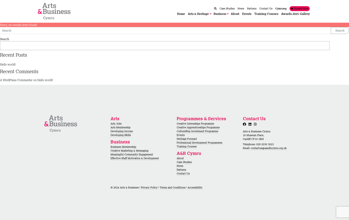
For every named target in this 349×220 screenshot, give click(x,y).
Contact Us (183, 173)
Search (339, 30)
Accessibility (195, 187)
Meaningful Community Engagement (132, 154)
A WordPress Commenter (16, 80)
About (180, 158)
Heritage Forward (187, 139)
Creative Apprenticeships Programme (198, 127)
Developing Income (122, 131)
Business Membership (123, 147)
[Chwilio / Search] (215, 8)
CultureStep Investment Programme (197, 131)
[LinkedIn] (250, 124)
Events (181, 135)
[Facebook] (245, 124)
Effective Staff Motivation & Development (135, 158)
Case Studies (184, 162)
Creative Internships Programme (195, 123)
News (180, 166)
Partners (181, 170)
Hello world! (8, 64)
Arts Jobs (116, 123)
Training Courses (187, 146)
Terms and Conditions (172, 187)
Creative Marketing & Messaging (130, 150)
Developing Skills (121, 135)
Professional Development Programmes (199, 142)
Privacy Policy (149, 187)
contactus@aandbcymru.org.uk (269, 148)
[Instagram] (256, 124)
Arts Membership (121, 127)
